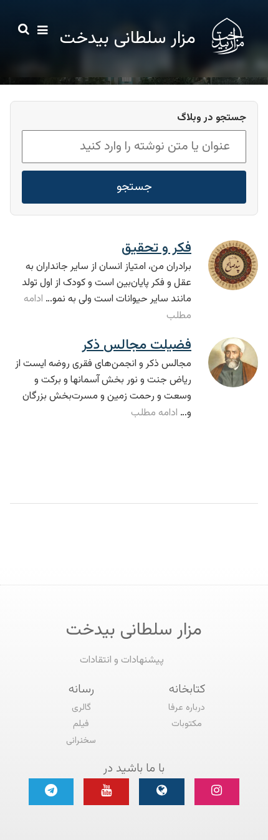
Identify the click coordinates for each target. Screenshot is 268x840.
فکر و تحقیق (156, 248)
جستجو (134, 186)
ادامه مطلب (154, 413)
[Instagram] (217, 791)
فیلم (81, 724)
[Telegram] (51, 791)
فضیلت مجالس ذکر (136, 345)
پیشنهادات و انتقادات (122, 660)
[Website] (161, 791)
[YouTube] (106, 791)
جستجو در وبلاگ (211, 118)
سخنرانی (81, 741)
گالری (81, 708)
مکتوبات (186, 724)
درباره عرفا (186, 708)
